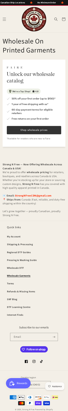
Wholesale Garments (19, 275)
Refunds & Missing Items (21, 291)
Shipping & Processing (20, 244)
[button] (4, 19)
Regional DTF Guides (19, 252)
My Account (14, 236)
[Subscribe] (54, 337)
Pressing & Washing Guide (22, 260)
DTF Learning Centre (18, 307)
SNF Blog (12, 299)
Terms (10, 283)
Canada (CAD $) (32, 384)
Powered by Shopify (44, 409)
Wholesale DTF (15, 267)
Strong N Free (28, 409)
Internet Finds (15, 314)
